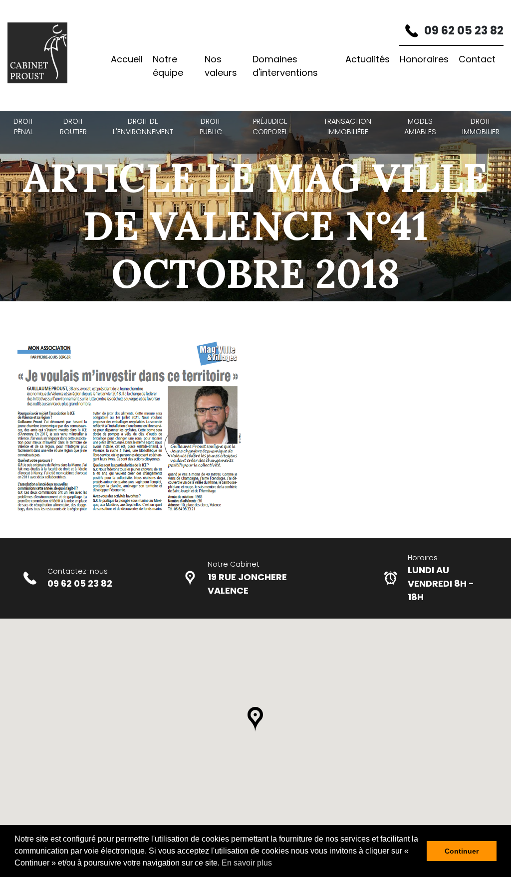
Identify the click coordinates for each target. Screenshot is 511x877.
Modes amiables (420, 126)
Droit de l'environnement (143, 126)
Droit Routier (73, 126)
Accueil (127, 59)
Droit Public (211, 126)
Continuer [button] (462, 851)
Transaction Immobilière (347, 126)
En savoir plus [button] (247, 863)
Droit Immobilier (481, 126)
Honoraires (424, 59)
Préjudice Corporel (270, 126)
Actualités (367, 59)
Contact (477, 59)
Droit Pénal (23, 126)
